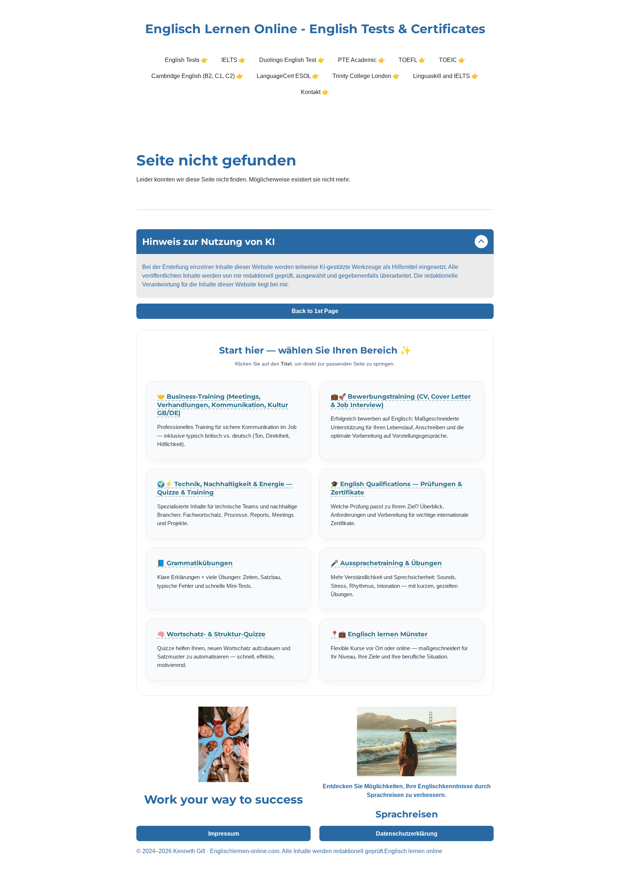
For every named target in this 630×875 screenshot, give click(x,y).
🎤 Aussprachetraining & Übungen (386, 563)
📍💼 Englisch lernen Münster (379, 634)
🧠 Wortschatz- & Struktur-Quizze (211, 634)
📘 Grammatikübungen (195, 563)
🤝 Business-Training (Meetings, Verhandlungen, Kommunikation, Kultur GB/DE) (222, 405)
